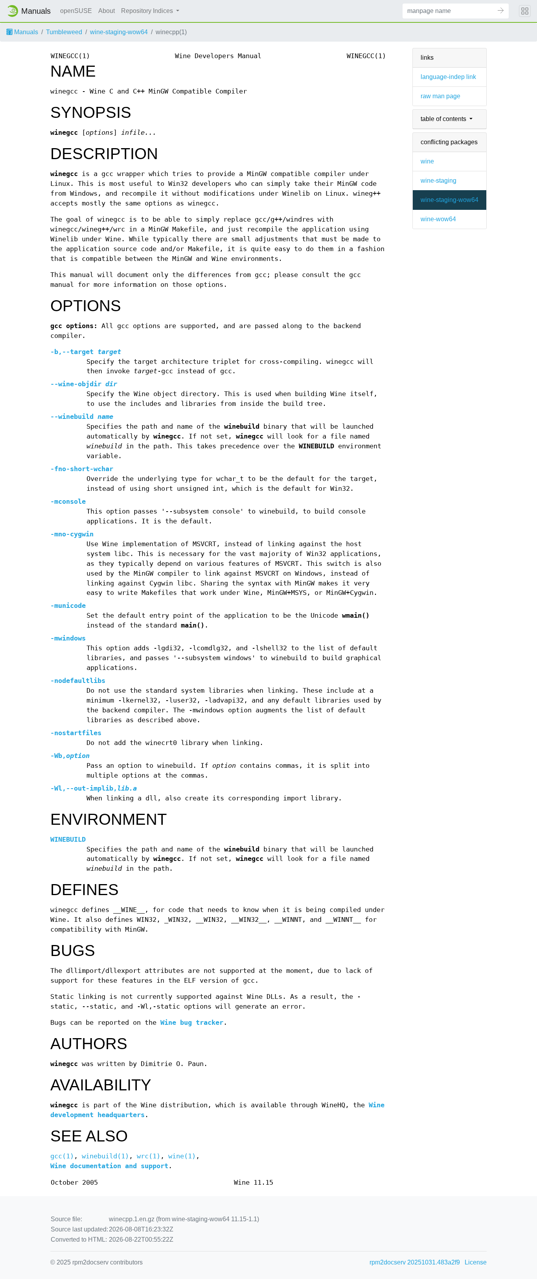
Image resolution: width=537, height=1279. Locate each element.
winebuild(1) (105, 1156)
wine (427, 161)
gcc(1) (62, 1156)
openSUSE (76, 10)
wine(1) (182, 1156)
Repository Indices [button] (148, 10)
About (106, 10)
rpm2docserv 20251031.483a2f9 (415, 1262)
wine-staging (438, 180)
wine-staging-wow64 (119, 32)
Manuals (25, 32)
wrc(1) (148, 1156)
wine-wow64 (438, 219)
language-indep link (448, 76)
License (476, 1262)
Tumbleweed (64, 32)
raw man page (440, 96)
